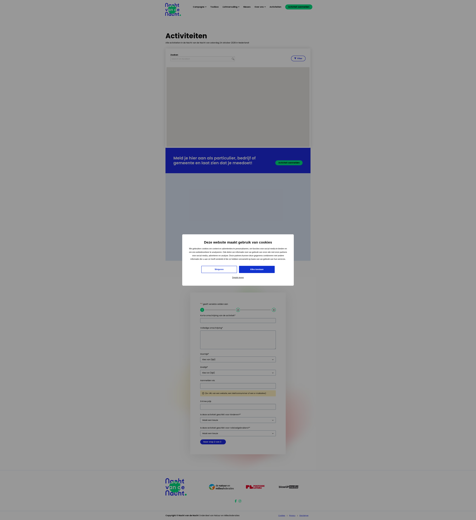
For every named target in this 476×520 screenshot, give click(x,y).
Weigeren (219, 269)
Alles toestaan (257, 269)
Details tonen (238, 277)
